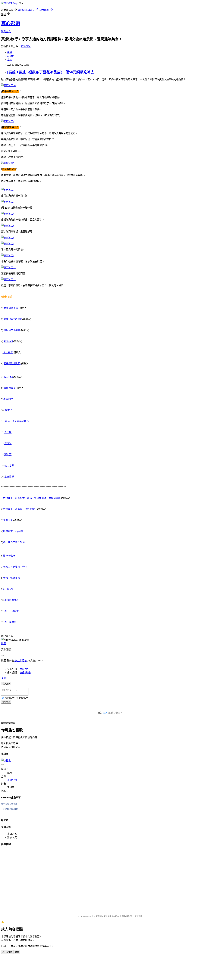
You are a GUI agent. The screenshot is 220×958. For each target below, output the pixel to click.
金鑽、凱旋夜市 (11, 578)
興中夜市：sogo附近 (13, 531)
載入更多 (6, 683)
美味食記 (24, 669)
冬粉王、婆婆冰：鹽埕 (15, 567)
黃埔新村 (8, 399)
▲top (4, 677)
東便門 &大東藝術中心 (17, 421)
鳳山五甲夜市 (11, 611)
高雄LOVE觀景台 (13, 319)
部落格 (10, 56)
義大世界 (9, 465)
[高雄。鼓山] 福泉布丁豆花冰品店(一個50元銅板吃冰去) (51, 72)
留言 (24, 660)
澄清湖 (8, 443)
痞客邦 (18, 660)
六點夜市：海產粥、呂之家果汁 (20, 509)
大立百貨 (8, 352)
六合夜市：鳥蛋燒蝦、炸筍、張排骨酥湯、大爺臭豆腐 (32, 498)
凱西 (3, 643)
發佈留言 (6, 702)
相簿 (9, 52)
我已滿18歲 (7, 952)
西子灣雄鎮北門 (12, 363)
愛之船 (8, 432)
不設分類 (26, 46)
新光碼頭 (8, 341)
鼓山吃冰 (8, 589)
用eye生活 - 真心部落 (9, 804)
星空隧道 (9, 476)
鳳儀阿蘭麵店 (11, 600)
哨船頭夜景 (10, 388)
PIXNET (87, 916)
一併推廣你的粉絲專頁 (9, 809)
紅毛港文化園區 (12, 330)
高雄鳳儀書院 (11, 308)
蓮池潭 (8, 454)
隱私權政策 (127, 916)
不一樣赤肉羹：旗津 (14, 542)
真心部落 (10, 23)
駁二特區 (8, 377)
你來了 (8, 410)
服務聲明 (138, 916)
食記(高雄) (25, 672)
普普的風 (8, 520)
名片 (9, 59)
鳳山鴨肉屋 (10, 622)
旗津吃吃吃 (9, 555)
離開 (17, 952)
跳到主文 (6, 31)
